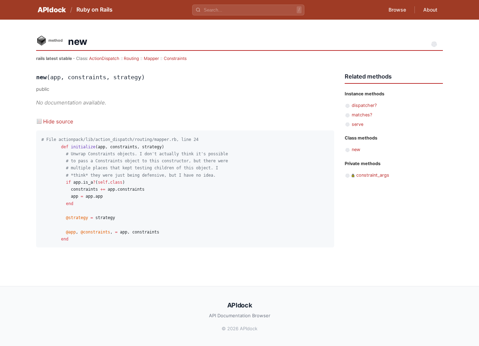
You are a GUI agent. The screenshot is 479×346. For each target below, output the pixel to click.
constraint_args (372, 175)
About (430, 10)
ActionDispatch (104, 58)
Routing (131, 58)
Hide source (58, 121)
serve (357, 124)
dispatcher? (364, 105)
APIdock (52, 10)
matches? (362, 114)
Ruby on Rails (94, 9)
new (356, 149)
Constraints (175, 58)
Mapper (151, 58)
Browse (397, 10)
